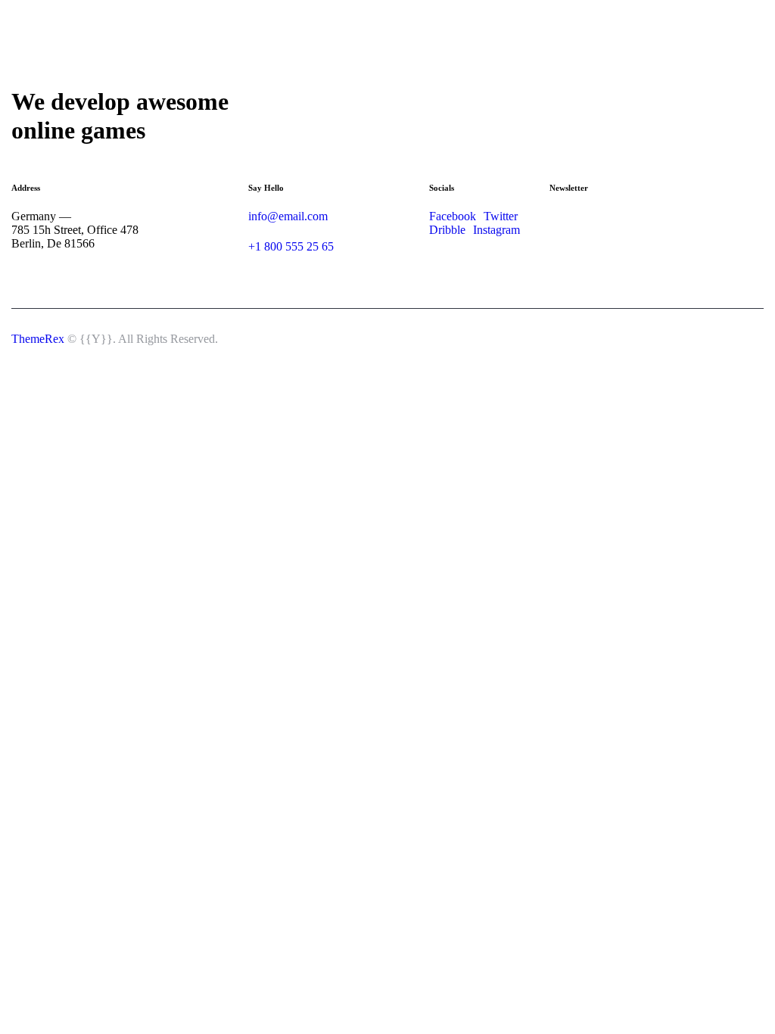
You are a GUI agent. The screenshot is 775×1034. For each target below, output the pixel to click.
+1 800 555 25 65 (291, 246)
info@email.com (288, 216)
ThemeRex (37, 338)
